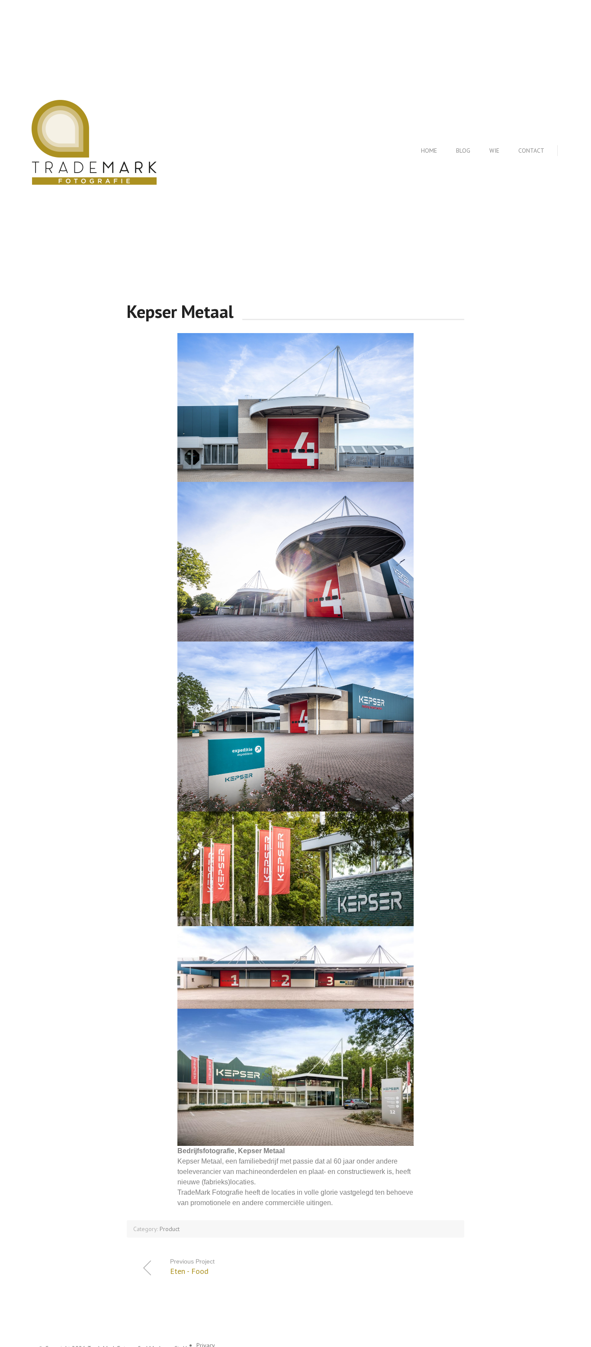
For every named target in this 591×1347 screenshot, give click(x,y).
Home (429, 150)
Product (170, 1229)
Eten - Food (192, 1267)
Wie (494, 150)
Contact (531, 150)
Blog (463, 150)
